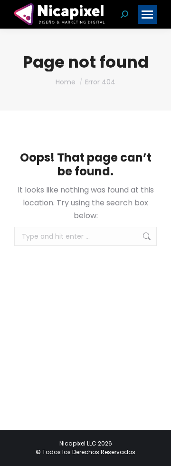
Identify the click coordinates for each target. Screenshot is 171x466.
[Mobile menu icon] (147, 14)
